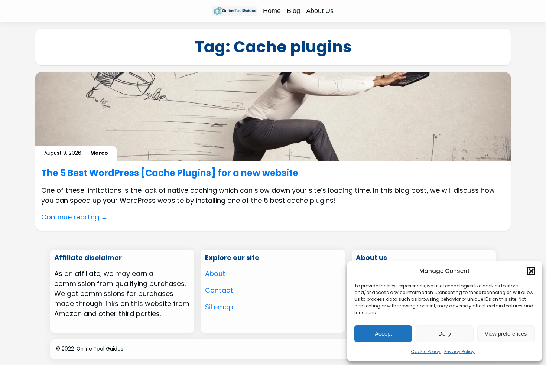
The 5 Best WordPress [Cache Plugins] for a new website (169, 173)
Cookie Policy (426, 351)
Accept (383, 333)
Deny (444, 333)
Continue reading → (74, 217)
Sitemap (219, 307)
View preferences (506, 333)
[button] (531, 271)
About (215, 273)
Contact (219, 290)
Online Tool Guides (100, 348)
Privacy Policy (459, 351)
